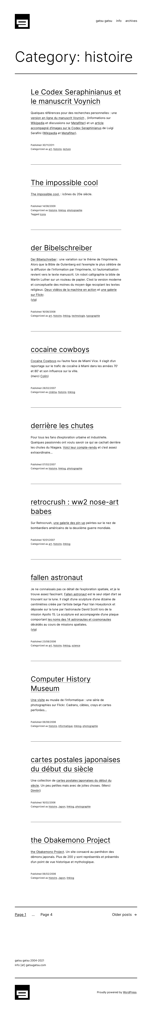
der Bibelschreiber (61, 247)
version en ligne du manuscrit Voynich (57, 118)
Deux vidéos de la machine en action (70, 289)
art (50, 149)
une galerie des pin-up (69, 523)
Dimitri (35, 790)
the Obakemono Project (70, 840)
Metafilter (78, 123)
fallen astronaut (57, 577)
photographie (74, 210)
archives (131, 21)
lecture (67, 149)
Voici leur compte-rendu (80, 447)
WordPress (129, 992)
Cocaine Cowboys (43, 361)
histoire (57, 149)
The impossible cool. (45, 194)
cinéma (53, 392)
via (34, 300)
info (119, 21)
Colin (44, 376)
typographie (93, 315)
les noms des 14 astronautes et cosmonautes (79, 619)
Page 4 (46, 914)
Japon (61, 806)
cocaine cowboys (60, 349)
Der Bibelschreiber (44, 259)
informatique (65, 725)
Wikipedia (37, 123)
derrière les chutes (62, 425)
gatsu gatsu (104, 21)
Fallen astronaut (75, 594)
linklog (62, 210)
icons (43, 214)
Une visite (38, 700)
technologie (78, 315)
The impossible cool (64, 182)
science (76, 645)
